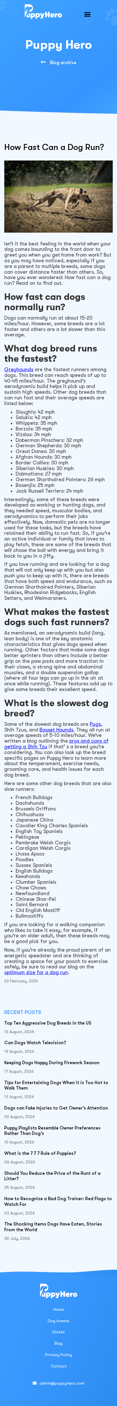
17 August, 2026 (19, 1071)
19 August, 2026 (19, 1051)
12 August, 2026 (19, 1031)
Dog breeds (58, 1320)
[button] (87, 14)
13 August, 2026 (19, 1096)
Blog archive (58, 62)
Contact (59, 1366)
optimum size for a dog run (36, 972)
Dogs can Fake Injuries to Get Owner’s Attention (56, 1108)
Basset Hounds (56, 730)
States (58, 1332)
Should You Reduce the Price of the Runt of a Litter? (52, 1176)
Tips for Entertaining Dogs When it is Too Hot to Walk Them (56, 1085)
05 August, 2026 (19, 1187)
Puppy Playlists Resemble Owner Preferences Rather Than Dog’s (52, 1130)
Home (58, 1309)
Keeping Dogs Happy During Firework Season (51, 1062)
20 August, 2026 (19, 1116)
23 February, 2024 (21, 981)
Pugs (95, 724)
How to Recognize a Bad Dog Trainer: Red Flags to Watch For (58, 1201)
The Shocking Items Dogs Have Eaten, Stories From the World (53, 1227)
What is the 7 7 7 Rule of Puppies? (40, 1153)
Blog (58, 1343)
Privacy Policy (58, 1354)
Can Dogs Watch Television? (35, 1042)
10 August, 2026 (19, 1142)
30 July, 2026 (17, 1238)
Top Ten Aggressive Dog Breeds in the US (47, 1023)
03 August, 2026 (19, 1213)
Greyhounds (18, 369)
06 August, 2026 (19, 1162)
